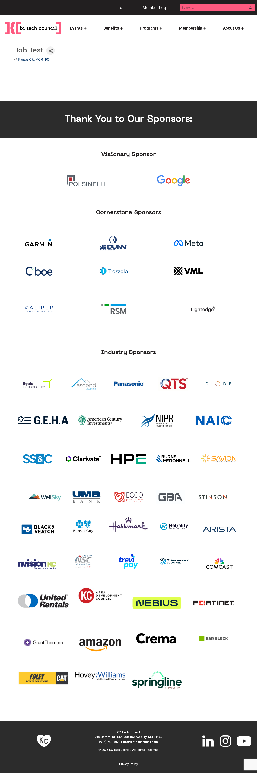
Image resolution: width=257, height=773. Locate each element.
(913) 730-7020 (109, 742)
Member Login (156, 7)
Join (121, 7)
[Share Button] (50, 50)
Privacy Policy (128, 764)
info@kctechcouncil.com (140, 742)
